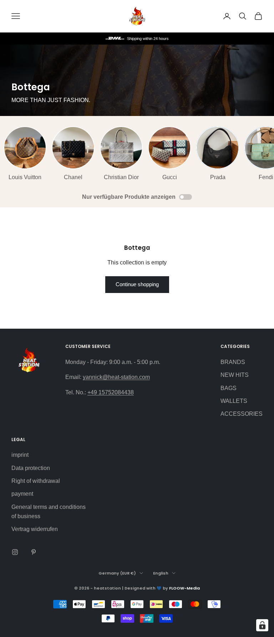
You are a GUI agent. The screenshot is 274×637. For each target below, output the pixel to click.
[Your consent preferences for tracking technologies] (262, 625)
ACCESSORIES (241, 414)
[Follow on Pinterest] (33, 552)
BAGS (228, 388)
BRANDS (232, 362)
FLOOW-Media (184, 588)
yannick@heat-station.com (116, 377)
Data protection (30, 468)
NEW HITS (234, 375)
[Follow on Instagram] (15, 552)
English (160, 573)
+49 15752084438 (110, 392)
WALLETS (233, 401)
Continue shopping (137, 284)
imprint (20, 455)
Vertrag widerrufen (34, 529)
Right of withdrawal (35, 481)
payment (22, 494)
